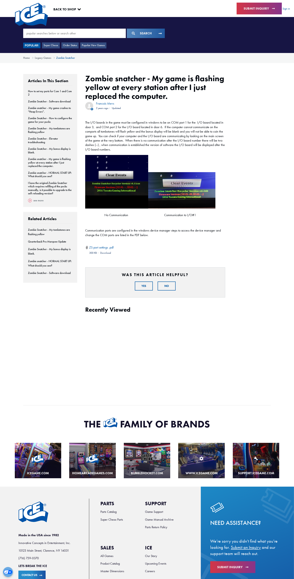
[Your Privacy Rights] (8, 572)
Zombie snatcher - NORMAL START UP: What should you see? (50, 174)
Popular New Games (93, 45)
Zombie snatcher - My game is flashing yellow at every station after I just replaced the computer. (49, 162)
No (166, 286)
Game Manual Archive (159, 519)
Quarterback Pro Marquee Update (47, 241)
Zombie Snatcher (65, 58)
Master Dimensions (112, 571)
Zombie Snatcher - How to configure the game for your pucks (50, 120)
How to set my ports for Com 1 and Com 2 (50, 93)
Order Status (70, 45)
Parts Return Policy (156, 527)
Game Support (154, 512)
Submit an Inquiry (246, 547)
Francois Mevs (105, 103)
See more (38, 200)
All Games (106, 556)
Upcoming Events (155, 563)
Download (105, 252)
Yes (143, 286)
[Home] (31, 14)
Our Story (151, 556)
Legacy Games (43, 58)
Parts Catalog (108, 512)
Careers (150, 571)
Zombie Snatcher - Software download (49, 101)
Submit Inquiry (256, 8)
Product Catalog (110, 563)
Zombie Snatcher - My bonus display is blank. (49, 150)
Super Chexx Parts (111, 519)
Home (26, 58)
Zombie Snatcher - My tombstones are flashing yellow (49, 130)
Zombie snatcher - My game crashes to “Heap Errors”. (49, 109)
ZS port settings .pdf (101, 247)
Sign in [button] (286, 8)
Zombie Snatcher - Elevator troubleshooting (43, 140)
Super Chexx (51, 45)
